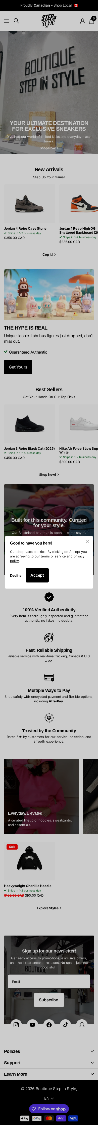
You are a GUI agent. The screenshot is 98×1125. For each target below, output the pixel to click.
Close (87, 541)
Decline (16, 575)
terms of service (53, 556)
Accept (37, 575)
